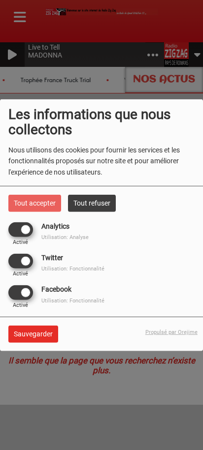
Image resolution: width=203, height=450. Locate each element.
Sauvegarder (33, 334)
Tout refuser (91, 203)
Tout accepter (35, 203)
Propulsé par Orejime (171, 332)
